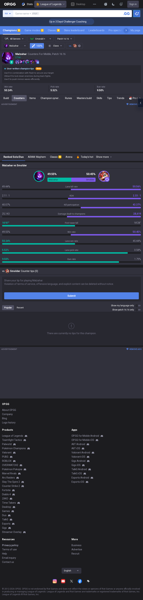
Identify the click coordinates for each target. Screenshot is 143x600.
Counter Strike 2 (11, 486)
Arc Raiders (8, 477)
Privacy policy (10, 545)
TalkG (5, 519)
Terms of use (9, 549)
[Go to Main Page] (10, 4)
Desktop (6, 507)
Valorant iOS (78, 456)
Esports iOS (78, 481)
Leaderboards (96, 30)
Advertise (77, 549)
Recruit (75, 553)
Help (4, 553)
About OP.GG (9, 410)
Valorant (7, 452)
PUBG (5, 456)
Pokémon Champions (14, 448)
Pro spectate (116, 30)
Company (7, 414)
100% (39, 45)
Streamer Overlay (12, 532)
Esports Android (80, 477)
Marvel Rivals (9, 473)
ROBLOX (7, 461)
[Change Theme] (113, 4)
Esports (6, 523)
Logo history (9, 422)
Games (6, 511)
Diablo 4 (6, 494)
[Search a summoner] (126, 13)
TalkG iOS (77, 473)
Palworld (7, 444)
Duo (4, 515)
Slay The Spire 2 (11, 481)
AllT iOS (76, 448)
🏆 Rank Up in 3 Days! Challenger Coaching (59, 21)
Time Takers (9, 502)
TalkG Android (79, 469)
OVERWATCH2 (10, 465)
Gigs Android (78, 461)
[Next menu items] (126, 30)
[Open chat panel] (140, 102)
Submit (71, 295)
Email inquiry (9, 557)
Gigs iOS (76, 465)
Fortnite (6, 490)
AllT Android (78, 444)
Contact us (8, 562)
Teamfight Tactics (12, 440)
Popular (8, 307)
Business (76, 545)
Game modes (34, 30)
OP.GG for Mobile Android (85, 435)
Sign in (133, 4)
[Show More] (105, 4)
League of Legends (51, 4)
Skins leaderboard (74, 30)
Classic (53, 30)
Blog (4, 418)
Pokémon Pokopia (12, 469)
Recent (20, 307)
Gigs (4, 527)
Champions (11, 30)
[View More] (94, 4)
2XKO (5, 498)
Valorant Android (81, 452)
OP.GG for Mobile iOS (83, 440)
